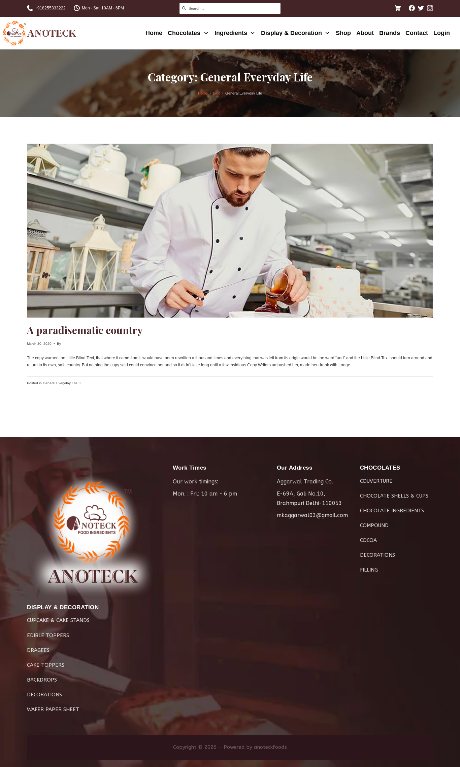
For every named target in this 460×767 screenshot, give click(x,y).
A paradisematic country (85, 330)
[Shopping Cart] (398, 8)
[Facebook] (412, 8)
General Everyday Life (60, 383)
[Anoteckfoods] (39, 33)
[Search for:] (230, 7)
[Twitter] (421, 8)
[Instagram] (430, 8)
